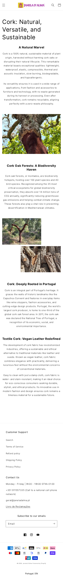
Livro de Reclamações (18, 506)
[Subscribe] (54, 523)
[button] (3, 5)
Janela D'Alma (27, 563)
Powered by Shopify (39, 563)
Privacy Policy (13, 466)
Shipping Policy (14, 460)
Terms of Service (14, 446)
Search (9, 440)
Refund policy (13, 453)
